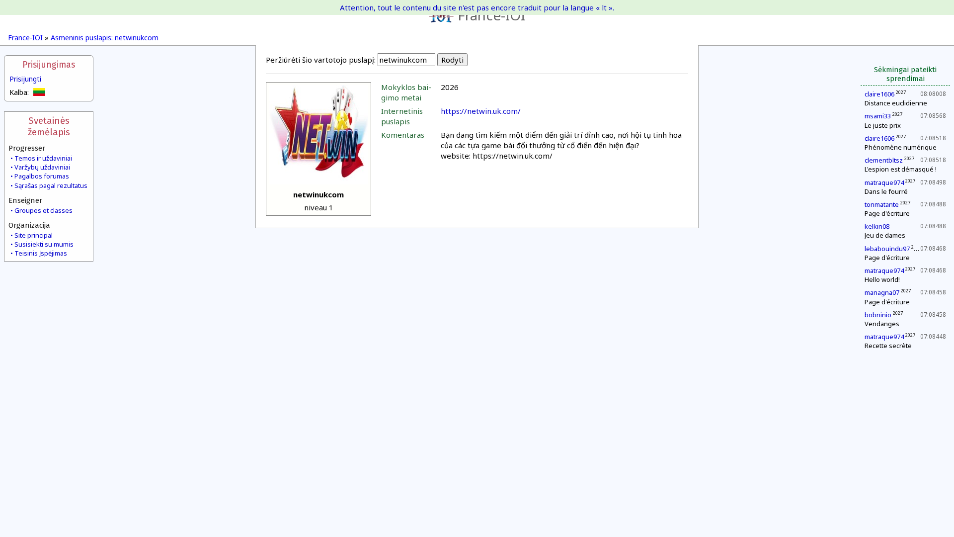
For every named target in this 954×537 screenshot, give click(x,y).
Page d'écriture (887, 213)
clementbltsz (884, 160)
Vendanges (882, 323)
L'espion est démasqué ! (901, 169)
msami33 (878, 115)
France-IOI (491, 14)
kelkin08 (877, 226)
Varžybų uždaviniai (42, 167)
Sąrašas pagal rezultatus (50, 185)
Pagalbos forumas (41, 176)
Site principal (33, 235)
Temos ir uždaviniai (43, 158)
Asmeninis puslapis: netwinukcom (105, 37)
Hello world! (882, 279)
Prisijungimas (48, 65)
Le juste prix (883, 125)
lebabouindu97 (887, 248)
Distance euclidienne (896, 102)
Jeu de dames (885, 235)
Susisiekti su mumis (44, 244)
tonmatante (882, 204)
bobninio (878, 314)
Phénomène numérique (901, 147)
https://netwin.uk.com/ (481, 111)
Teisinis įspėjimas (40, 253)
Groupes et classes (43, 210)
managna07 (882, 292)
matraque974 (884, 182)
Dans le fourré (886, 191)
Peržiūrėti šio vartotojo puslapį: (321, 60)
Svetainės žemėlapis (49, 126)
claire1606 (879, 94)
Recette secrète (888, 345)
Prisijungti (25, 79)
